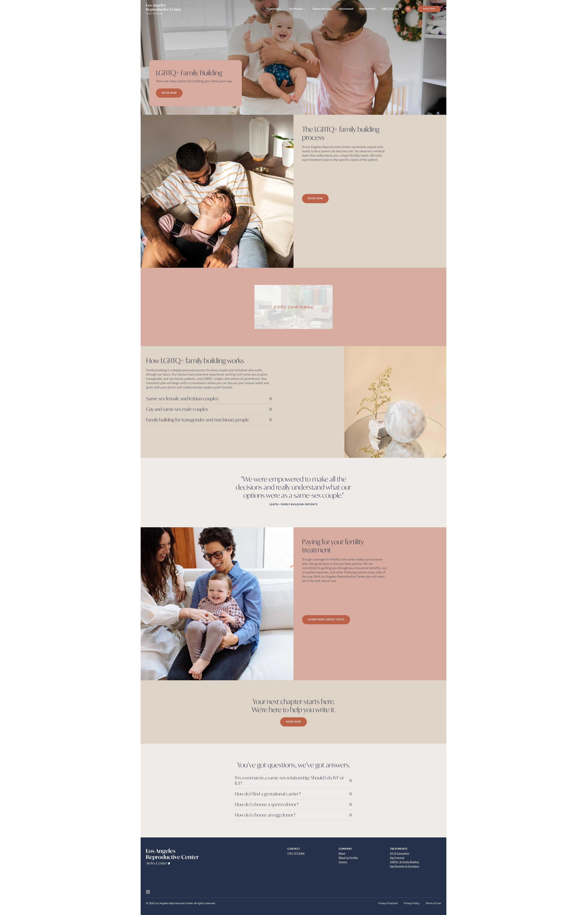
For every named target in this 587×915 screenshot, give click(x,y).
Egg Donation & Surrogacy (404, 866)
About (342, 853)
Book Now (429, 9)
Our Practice (296, 9)
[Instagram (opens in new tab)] (148, 892)
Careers (343, 862)
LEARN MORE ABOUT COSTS (326, 619)
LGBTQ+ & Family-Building (404, 862)
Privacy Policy (411, 903)
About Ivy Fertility (348, 858)
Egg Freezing (397, 858)
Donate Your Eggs (322, 9)
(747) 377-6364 (390, 9)
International (346, 9)
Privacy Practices (388, 903)
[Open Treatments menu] (281, 9)
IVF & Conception (399, 853)
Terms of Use (433, 903)
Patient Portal (367, 9)
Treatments (272, 9)
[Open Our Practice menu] (304, 9)
